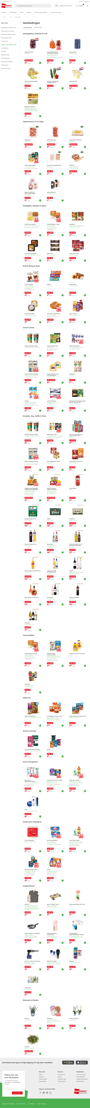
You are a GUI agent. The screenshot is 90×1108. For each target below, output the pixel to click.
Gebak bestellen (43, 1079)
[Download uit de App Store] (82, 1062)
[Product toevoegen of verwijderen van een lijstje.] (40, 38)
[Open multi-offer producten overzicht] (40, 63)
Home (11, 17)
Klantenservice (86, 1)
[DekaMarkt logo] (6, 5)
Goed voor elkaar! (81, 1074)
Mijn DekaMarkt (80, 1081)
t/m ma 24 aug (27, 27)
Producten (3, 12)
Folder (21, 12)
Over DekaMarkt (80, 1077)
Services (80, 1)
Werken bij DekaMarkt (82, 1079)
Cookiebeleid (31, 1103)
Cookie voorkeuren (41, 1103)
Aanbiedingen (13, 12)
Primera (60, 1077)
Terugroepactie (61, 1081)
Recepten (29, 12)
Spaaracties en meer (56, 12)
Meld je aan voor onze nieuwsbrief (11, 1076)
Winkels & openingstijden (41, 12)
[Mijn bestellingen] (87, 5)
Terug (4, 17)
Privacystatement (21, 1103)
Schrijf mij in (17, 1093)
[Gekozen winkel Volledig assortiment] (56, 5)
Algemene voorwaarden (8, 1103)
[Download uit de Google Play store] (68, 1062)
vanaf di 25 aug (38, 27)
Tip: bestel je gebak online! (6, 1)
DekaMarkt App (62, 1079)
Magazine (41, 1077)
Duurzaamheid (42, 1081)
